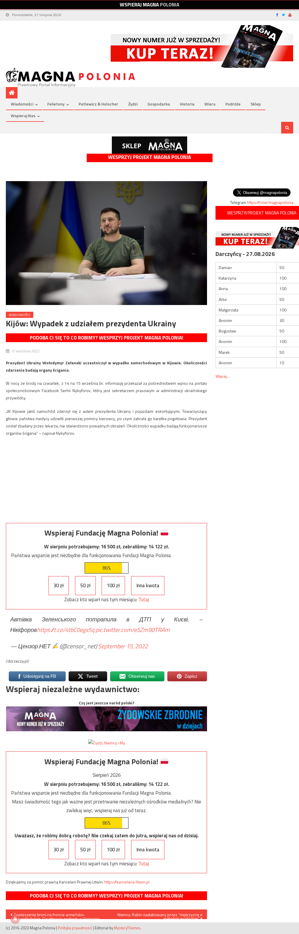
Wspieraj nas (23, 115)
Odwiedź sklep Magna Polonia (149, 145)
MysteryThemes (127, 928)
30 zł (58, 585)
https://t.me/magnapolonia (270, 202)
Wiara (209, 104)
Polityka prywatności (75, 928)
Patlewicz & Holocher (98, 104)
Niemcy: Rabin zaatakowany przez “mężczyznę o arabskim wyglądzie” (159, 915)
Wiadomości (22, 104)
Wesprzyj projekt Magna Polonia (149, 157)
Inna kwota (147, 585)
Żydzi (133, 104)
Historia (187, 104)
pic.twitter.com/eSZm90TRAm (132, 629)
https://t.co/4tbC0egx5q (65, 629)
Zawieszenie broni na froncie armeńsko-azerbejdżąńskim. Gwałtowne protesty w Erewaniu (55, 915)
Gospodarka (158, 104)
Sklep (256, 104)
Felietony (56, 104)
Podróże (233, 104)
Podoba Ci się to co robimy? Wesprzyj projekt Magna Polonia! (106, 338)
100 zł (113, 585)
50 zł (85, 585)
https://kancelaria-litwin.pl (127, 882)
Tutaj (143, 599)
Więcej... (222, 376)
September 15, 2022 (123, 646)
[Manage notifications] (15, 918)
